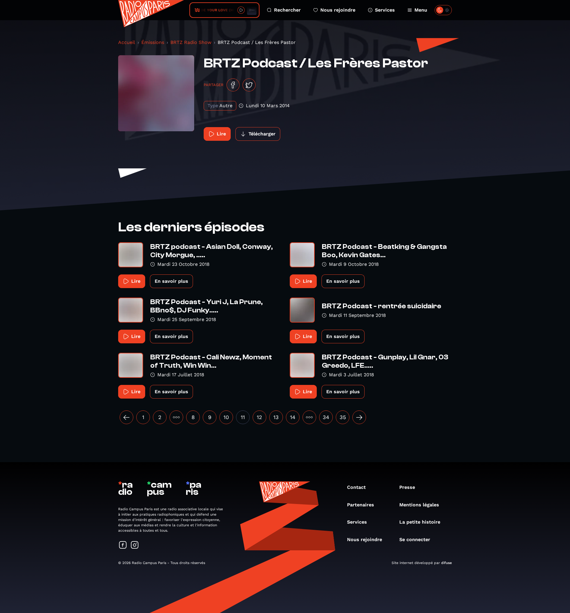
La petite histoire (419, 522)
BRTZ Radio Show (190, 42)
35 (343, 417)
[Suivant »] (359, 417)
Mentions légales (419, 505)
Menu (420, 10)
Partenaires (360, 505)
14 (292, 417)
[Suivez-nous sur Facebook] (123, 545)
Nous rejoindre (337, 10)
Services (385, 10)
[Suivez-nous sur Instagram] (135, 545)
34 (326, 417)
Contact (356, 487)
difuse (446, 563)
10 (226, 417)
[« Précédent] (126, 417)
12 (259, 417)
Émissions (152, 42)
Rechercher (287, 10)
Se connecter (414, 539)
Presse (407, 487)
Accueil (126, 42)
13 (276, 417)
